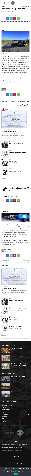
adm (5, 129)
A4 (5, 90)
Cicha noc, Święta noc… (16, 170)
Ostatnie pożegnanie (9, 131)
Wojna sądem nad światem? (17, 152)
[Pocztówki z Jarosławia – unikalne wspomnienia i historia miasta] (6, 366)
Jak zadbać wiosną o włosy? (8, 101)
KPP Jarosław (7, 53)
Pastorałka (12, 161)
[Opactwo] (6, 386)
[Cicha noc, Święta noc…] (5, 171)
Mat (6, 15)
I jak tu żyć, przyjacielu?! (16, 143)
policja (9, 90)
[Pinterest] (14, 18)
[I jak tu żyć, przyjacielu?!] (5, 144)
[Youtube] (21, 463)
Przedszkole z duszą (16, 356)
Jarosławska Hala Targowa (18, 376)
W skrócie (3, 6)
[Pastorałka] (5, 162)
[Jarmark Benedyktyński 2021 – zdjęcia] (6, 350)
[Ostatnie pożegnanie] (14, 119)
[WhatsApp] (18, 18)
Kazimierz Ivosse (12, 145)
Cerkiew (13, 391)
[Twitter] (11, 18)
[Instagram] (13, 463)
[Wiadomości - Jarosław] (10, 3)
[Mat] (2, 15)
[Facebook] (7, 18)
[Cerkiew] (6, 394)
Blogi (2, 129)
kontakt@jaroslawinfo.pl (15, 450)
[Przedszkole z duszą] (6, 358)
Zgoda (15, 473)
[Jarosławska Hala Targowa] (6, 378)
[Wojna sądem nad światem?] (5, 153)
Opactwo (13, 384)
